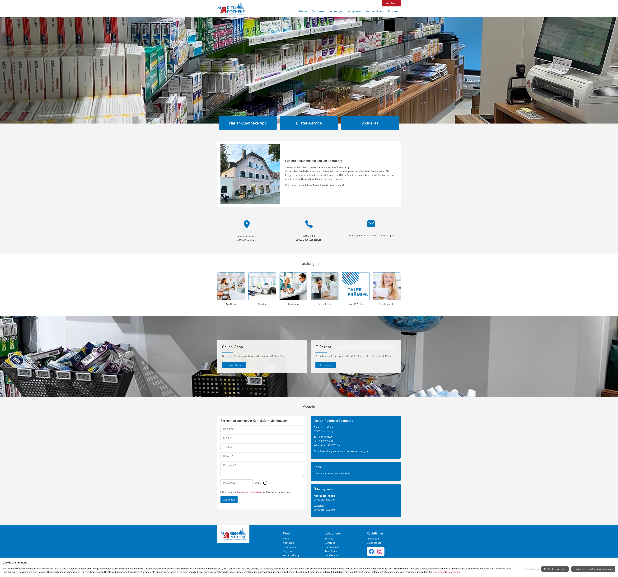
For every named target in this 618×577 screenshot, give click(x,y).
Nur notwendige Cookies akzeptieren (593, 569)
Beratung (293, 303)
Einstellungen (532, 569)
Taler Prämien (356, 303)
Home (303, 11)
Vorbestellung (374, 11)
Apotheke (318, 11)
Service (262, 303)
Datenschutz (374, 542)
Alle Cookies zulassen (555, 569)
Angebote (354, 11)
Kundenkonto (386, 303)
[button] (4, 70)
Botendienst (325, 303)
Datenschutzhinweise (249, 492)
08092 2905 (309, 235)
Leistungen (336, 11)
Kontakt (393, 11)
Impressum (373, 538)
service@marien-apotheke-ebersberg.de (371, 235)
